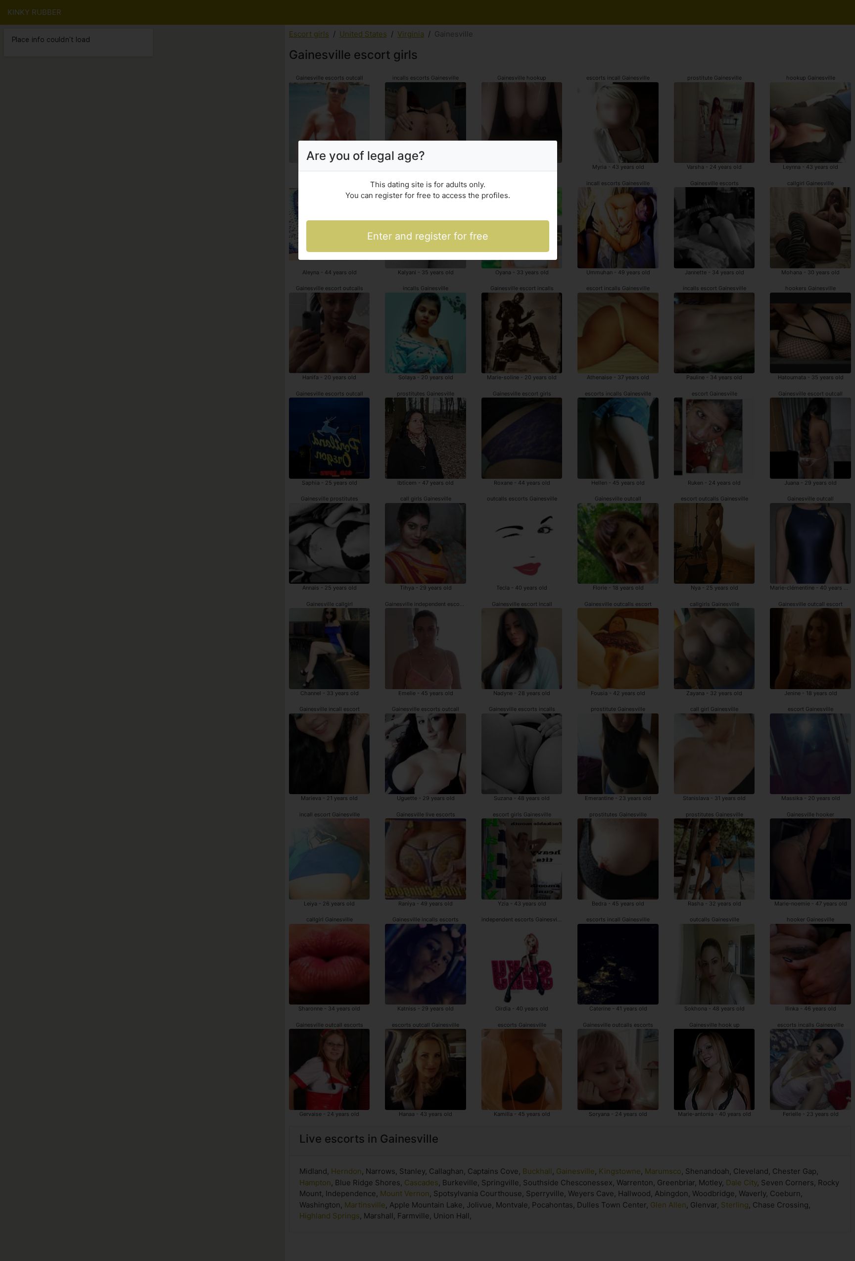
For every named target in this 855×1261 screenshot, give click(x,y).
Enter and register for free (427, 236)
